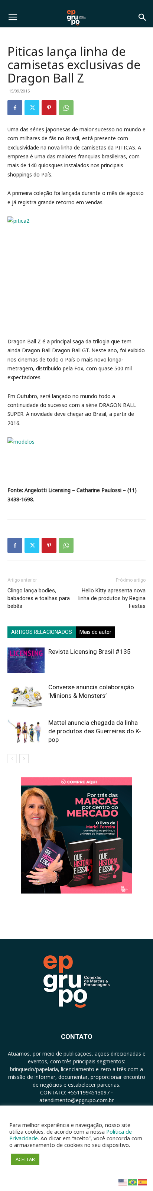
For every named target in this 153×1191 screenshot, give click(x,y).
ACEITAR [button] (25, 1159)
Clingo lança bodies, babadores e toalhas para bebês (38, 598)
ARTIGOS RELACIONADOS (41, 632)
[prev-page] (12, 758)
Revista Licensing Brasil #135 (89, 651)
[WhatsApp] (66, 107)
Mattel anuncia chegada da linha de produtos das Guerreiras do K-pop (94, 731)
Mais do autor (95, 632)
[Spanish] (142, 1181)
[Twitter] (32, 107)
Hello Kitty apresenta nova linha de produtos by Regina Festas (112, 598)
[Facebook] (14, 107)
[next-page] (24, 758)
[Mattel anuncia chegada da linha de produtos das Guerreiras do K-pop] (26, 731)
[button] (13, 17)
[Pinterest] (49, 107)
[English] (123, 1181)
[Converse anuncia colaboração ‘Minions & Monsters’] (26, 696)
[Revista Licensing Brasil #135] (26, 660)
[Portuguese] (133, 1181)
